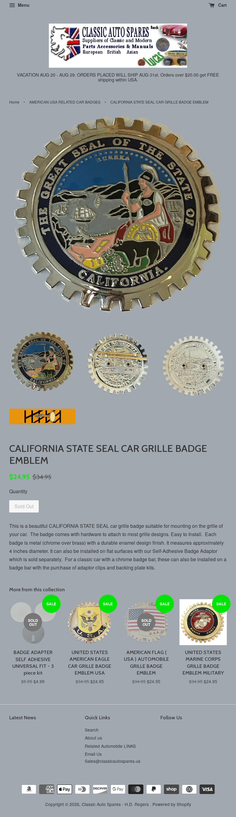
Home (14, 101)
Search (92, 730)
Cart (222, 5)
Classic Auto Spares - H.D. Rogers (116, 804)
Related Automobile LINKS (110, 746)
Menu (23, 5)
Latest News (22, 718)
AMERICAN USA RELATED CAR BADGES (64, 101)
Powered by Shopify (171, 804)
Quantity (18, 491)
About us (93, 738)
